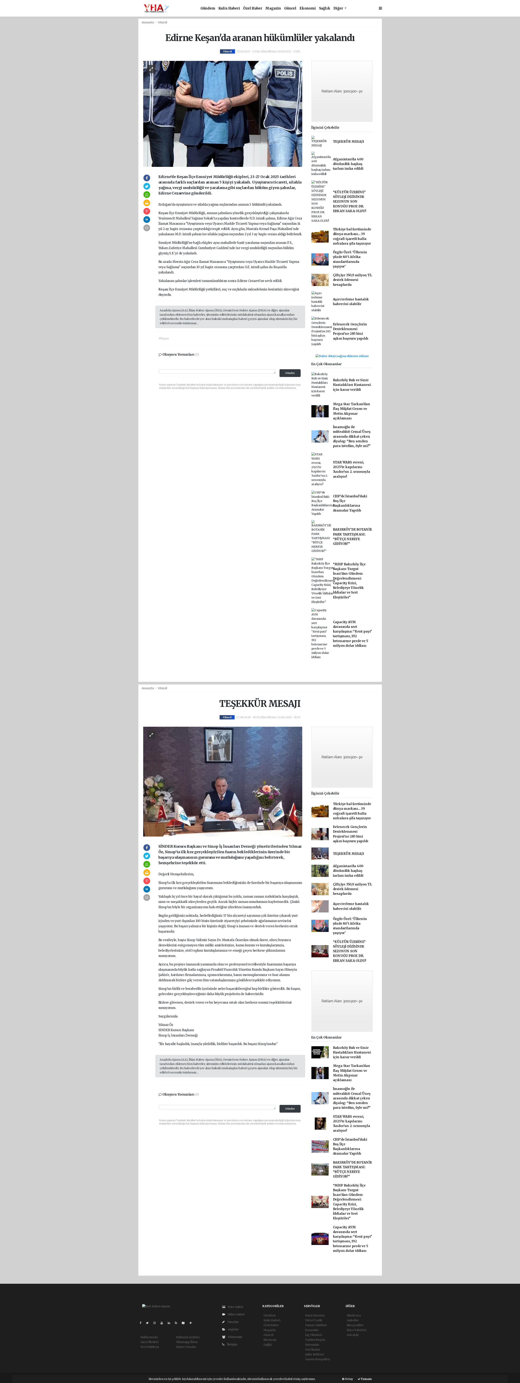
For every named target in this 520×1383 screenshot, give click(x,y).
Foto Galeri (235, 1307)
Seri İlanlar (312, 1349)
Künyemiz (234, 1337)
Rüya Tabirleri (356, 1330)
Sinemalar (312, 1344)
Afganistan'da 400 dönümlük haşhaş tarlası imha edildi (348, 164)
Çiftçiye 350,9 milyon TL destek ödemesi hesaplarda (352, 280)
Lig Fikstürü (313, 1335)
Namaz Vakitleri (316, 1325)
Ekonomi (308, 8)
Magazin (273, 8)
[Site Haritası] (185, 1323)
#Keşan (164, 338)
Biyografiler (355, 1325)
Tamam (366, 1379)
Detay (348, 1379)
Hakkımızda (149, 1337)
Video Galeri (235, 1314)
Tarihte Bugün (315, 1340)
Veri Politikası (149, 1347)
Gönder (290, 373)
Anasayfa (148, 22)
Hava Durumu (315, 1315)
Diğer (339, 8)
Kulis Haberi (229, 8)
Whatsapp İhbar (187, 1342)
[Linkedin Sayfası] (170, 1323)
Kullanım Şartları (188, 1337)
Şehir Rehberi (314, 1354)
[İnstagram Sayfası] (156, 1323)
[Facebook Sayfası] (142, 1323)
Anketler (353, 1320)
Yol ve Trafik (313, 1320)
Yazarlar (233, 1322)
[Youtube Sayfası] (163, 1323)
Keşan (163, 213)
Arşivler (233, 1329)
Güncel (290, 8)
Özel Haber (252, 8)
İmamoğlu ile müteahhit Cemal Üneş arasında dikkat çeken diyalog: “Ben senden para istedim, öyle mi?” (352, 436)
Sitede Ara (354, 1315)
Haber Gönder (186, 1347)
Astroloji (352, 1335)
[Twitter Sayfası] (149, 1323)
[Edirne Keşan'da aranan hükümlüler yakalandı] (222, 114)
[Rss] (177, 1323)
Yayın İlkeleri (149, 1342)
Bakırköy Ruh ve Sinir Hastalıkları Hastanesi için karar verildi (352, 385)
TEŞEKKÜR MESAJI (348, 142)
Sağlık (324, 8)
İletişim (231, 1344)
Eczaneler (312, 1330)
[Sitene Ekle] (192, 1323)
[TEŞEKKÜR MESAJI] (222, 781)
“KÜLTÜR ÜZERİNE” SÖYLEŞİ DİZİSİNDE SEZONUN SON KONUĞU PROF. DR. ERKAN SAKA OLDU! (349, 201)
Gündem (207, 8)
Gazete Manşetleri (317, 1359)
